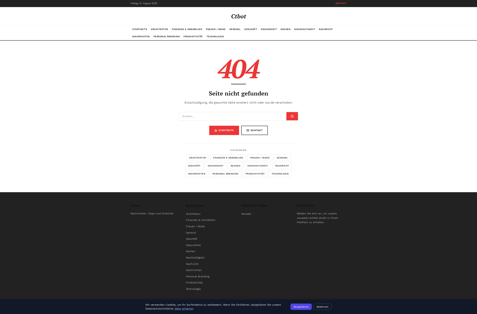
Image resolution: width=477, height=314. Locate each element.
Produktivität (193, 36)
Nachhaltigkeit (304, 29)
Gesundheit (269, 29)
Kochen (285, 29)
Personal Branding (167, 36)
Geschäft (250, 29)
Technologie (215, 36)
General (235, 29)
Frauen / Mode (216, 29)
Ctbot (238, 16)
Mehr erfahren (184, 308)
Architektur (159, 29)
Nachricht (326, 29)
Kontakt (341, 3)
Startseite (139, 29)
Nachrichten (141, 36)
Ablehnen (322, 306)
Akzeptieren (301, 306)
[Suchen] (292, 116)
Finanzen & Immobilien (187, 29)
